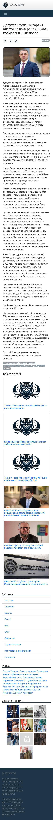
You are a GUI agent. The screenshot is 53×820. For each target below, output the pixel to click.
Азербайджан (34, 683)
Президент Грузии (32, 677)
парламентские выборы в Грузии (16, 366)
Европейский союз (12, 677)
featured (7, 686)
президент (28, 693)
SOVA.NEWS (10, 773)
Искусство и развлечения (18, 650)
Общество (10, 638)
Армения (17, 693)
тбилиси (23, 671)
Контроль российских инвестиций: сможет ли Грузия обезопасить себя (25, 443)
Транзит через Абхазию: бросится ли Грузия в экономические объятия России (25, 479)
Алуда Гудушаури (38, 366)
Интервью (10, 657)
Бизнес (8, 613)
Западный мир (28, 686)
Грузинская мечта (11, 363)
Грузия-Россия (33, 680)
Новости (45, 40)
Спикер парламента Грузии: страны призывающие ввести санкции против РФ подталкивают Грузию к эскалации (24, 512)
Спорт (8, 619)
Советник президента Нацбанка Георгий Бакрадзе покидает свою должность (23, 546)
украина (32, 671)
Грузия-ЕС (19, 680)
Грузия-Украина (13, 644)
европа (13, 689)
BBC (7, 625)
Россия (14, 671)
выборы (7, 368)
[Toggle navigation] (5, 13)
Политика (10, 606)
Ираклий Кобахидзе (27, 363)
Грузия (6, 671)
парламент (8, 680)
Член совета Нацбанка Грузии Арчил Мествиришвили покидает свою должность (26, 582)
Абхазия (16, 686)
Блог (7, 632)
